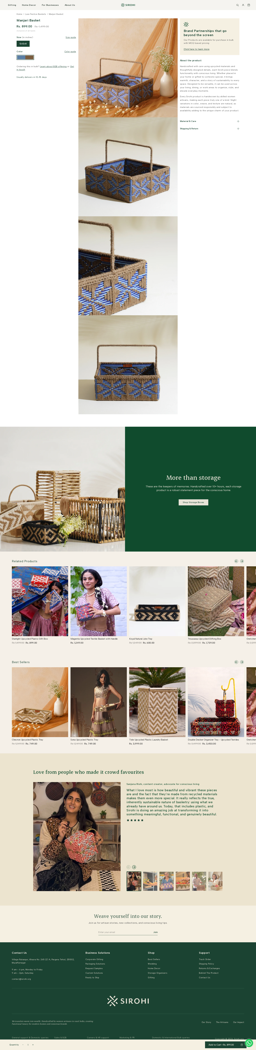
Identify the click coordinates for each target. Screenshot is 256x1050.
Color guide (70, 51)
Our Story (206, 1022)
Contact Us (204, 977)
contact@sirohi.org (21, 979)
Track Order (205, 959)
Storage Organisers (157, 973)
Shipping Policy (206, 964)
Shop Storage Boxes (193, 502)
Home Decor (29, 5)
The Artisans (222, 1022)
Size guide (71, 37)
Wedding (152, 964)
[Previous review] (128, 867)
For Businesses (50, 5)
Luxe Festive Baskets (35, 14)
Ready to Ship (92, 977)
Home (19, 14)
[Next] (242, 561)
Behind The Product (209, 973)
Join (155, 932)
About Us (70, 5)
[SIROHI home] (128, 5)
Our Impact (238, 1022)
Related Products (24, 561)
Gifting (12, 5)
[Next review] (134, 867)
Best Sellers (21, 662)
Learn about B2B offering (53, 66)
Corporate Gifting (94, 959)
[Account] (243, 5)
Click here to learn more (196, 49)
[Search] (237, 5)
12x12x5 (23, 43)
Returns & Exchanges (209, 968)
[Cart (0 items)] (248, 5)
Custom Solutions (94, 973)
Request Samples (94, 968)
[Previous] (236, 561)
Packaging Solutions (95, 964)
